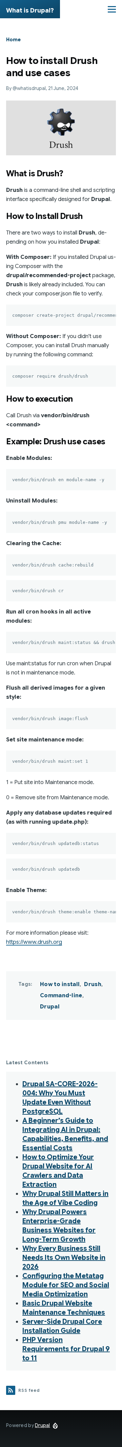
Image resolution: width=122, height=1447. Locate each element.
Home (13, 40)
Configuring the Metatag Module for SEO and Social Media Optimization (65, 1285)
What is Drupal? (30, 10)
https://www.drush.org (34, 942)
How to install (60, 984)
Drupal (50, 1006)
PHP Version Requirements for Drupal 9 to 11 (66, 1349)
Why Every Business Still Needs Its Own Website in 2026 (63, 1257)
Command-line (61, 995)
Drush (92, 984)
